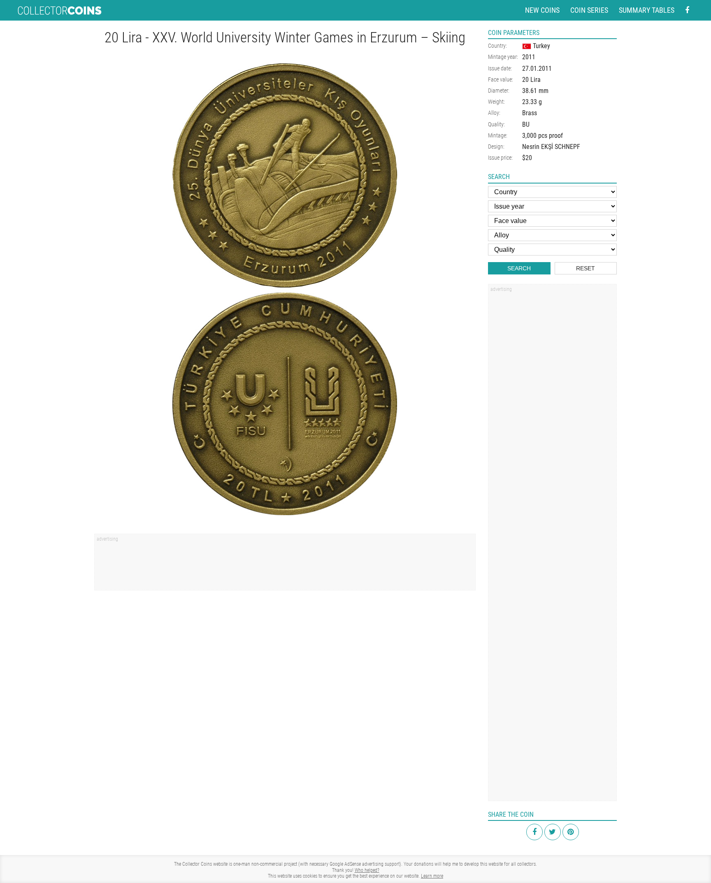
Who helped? (367, 870)
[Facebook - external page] (687, 10)
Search (519, 268)
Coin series (589, 10)
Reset (585, 268)
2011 (528, 57)
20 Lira (531, 80)
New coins (542, 10)
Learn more (432, 876)
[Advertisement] (285, 564)
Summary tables (646, 10)
